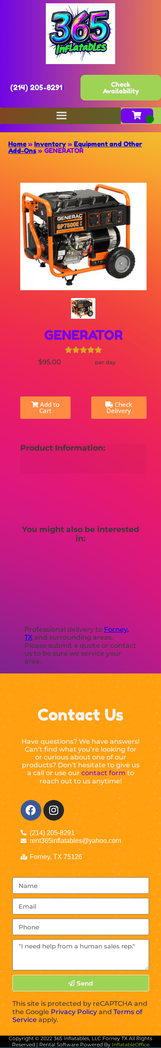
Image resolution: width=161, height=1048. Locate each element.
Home (17, 144)
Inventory (50, 144)
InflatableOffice (130, 1044)
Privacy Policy (74, 1012)
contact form (103, 773)
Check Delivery (119, 407)
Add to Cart (48, 407)
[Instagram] (53, 810)
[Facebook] (31, 810)
